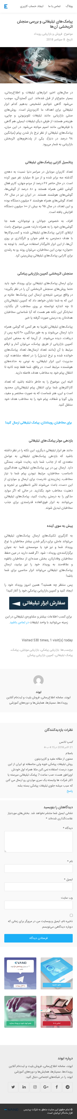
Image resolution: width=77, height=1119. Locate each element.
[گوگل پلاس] (46, 1087)
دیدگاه (68, 828)
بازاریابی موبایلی (29, 650)
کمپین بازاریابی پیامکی (40, 655)
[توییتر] (13, 1087)
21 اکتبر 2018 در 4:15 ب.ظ (58, 747)
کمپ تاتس (66, 742)
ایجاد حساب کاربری (31, 6)
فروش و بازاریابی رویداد (48, 34)
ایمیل (68, 879)
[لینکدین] (24, 1087)
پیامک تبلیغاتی (64, 655)
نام (70, 861)
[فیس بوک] (57, 1087)
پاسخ (70, 791)
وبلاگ (69, 6)
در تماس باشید (19, 622)
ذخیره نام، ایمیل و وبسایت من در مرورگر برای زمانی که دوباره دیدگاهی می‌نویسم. (40, 924)
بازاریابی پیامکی (50, 650)
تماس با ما (54, 6)
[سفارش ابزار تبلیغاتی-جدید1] (38, 603)
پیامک (15, 650)
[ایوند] (6, 6)
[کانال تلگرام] (67, 1087)
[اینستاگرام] (35, 1087)
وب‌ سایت (67, 898)
